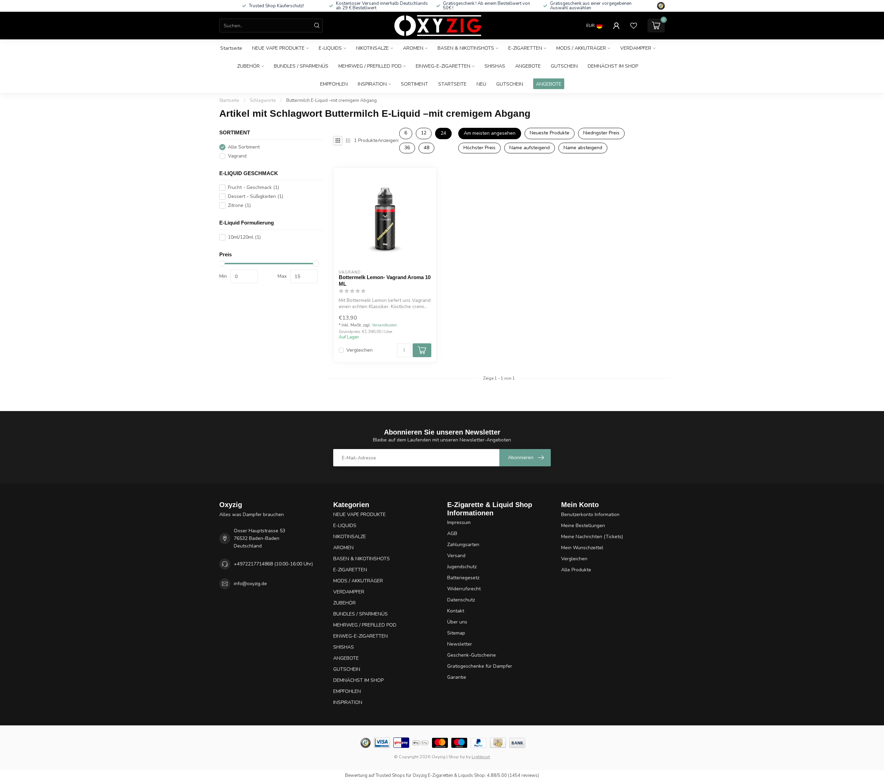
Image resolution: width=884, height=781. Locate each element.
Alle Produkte (576, 569)
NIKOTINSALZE (372, 48)
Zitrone (239, 205)
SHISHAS (494, 66)
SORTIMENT (414, 84)
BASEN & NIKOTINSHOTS (466, 48)
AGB (452, 533)
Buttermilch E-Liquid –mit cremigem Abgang (331, 100)
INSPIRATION (372, 84)
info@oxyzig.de (250, 583)
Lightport (481, 757)
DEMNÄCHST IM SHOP (613, 66)
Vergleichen (359, 350)
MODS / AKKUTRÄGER (581, 48)
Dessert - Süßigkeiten (255, 196)
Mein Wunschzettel (582, 547)
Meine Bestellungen (583, 525)
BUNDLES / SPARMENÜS (301, 66)
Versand (456, 555)
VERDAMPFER (635, 48)
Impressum (459, 522)
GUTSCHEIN (564, 66)
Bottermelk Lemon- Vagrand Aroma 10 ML (385, 280)
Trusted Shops (390, 775)
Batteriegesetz (463, 577)
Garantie (456, 677)
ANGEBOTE (528, 66)
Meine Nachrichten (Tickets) (592, 536)
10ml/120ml (244, 237)
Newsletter (459, 644)
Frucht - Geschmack (253, 187)
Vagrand (237, 156)
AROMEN (413, 48)
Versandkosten (384, 325)
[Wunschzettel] (633, 25)
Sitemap (456, 633)
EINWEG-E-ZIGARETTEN (443, 66)
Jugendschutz (462, 566)
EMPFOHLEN (334, 84)
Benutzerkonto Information (590, 514)
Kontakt (455, 611)
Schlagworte (263, 100)
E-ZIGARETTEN (525, 48)
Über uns (457, 622)
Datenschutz (461, 600)
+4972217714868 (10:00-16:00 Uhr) (273, 564)
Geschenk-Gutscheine (471, 655)
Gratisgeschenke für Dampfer (479, 666)
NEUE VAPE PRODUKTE (278, 48)
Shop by (457, 757)
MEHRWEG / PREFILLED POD (370, 66)
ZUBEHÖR (248, 66)
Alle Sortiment (244, 147)
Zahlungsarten (463, 544)
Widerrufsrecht (464, 588)
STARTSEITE (452, 84)
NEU (481, 84)
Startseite (231, 48)
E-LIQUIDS (330, 48)
